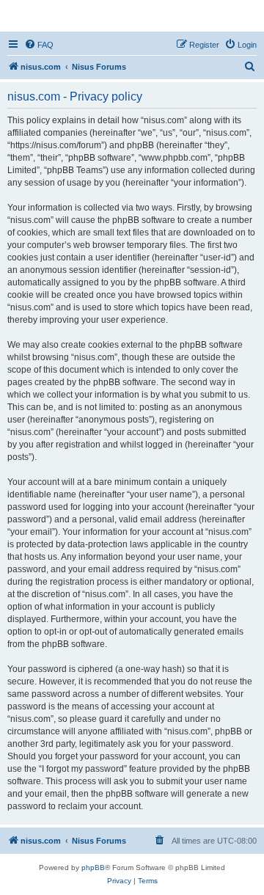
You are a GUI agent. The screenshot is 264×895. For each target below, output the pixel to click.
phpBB (93, 867)
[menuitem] (39, 45)
